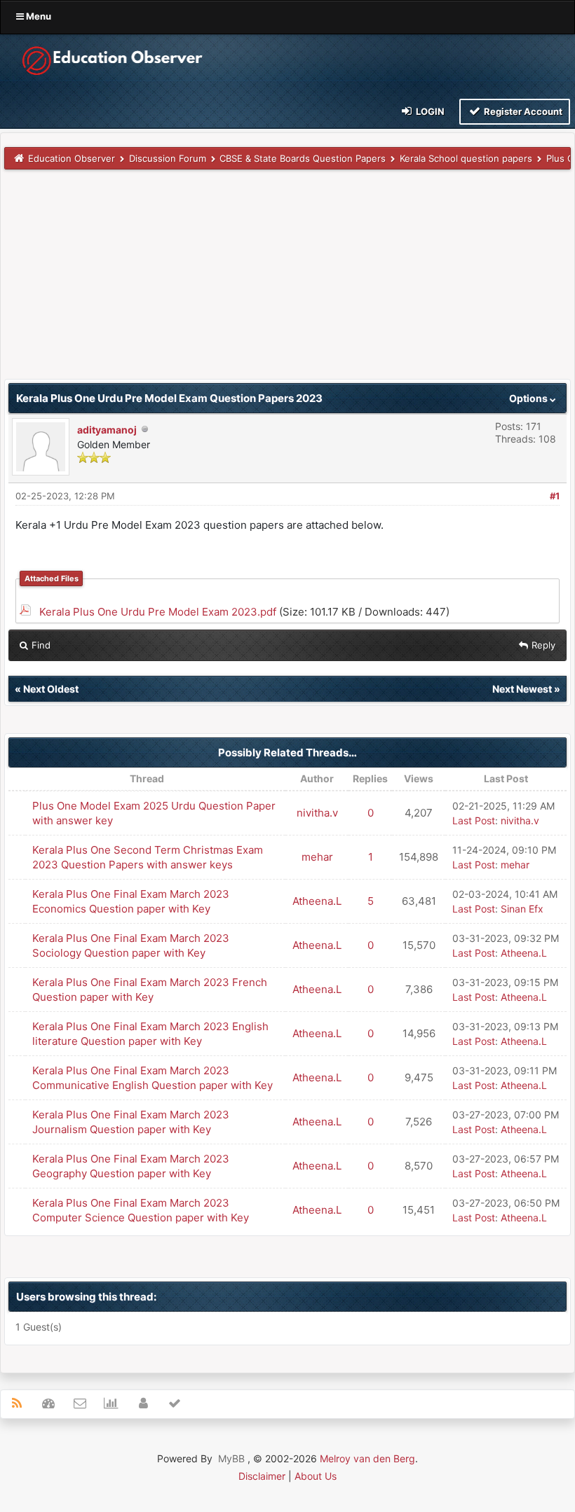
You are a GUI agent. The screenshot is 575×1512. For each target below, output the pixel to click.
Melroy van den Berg (367, 1458)
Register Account (522, 111)
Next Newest (522, 689)
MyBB (231, 1458)
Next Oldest (51, 689)
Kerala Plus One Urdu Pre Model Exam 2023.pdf (157, 611)
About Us (316, 1476)
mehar (317, 856)
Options (529, 398)
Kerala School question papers (466, 158)
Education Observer (71, 158)
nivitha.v (317, 812)
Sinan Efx (522, 909)
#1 (555, 495)
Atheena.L (316, 901)
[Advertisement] (287, 281)
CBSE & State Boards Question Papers (302, 158)
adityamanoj (107, 430)
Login (429, 111)
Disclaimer (261, 1476)
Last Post (473, 820)
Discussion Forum (167, 158)
